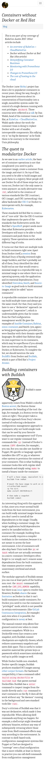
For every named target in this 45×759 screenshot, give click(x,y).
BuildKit (6, 356)
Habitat (37, 323)
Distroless (17, 283)
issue (19, 589)
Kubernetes (8, 208)
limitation (7, 596)
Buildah (33, 356)
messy (22, 619)
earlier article (25, 159)
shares (23, 593)
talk (33, 112)
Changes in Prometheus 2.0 (23, 73)
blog (5, 26)
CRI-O (25, 201)
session (26, 253)
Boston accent (9, 406)
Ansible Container (23, 323)
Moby (23, 86)
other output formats (13, 671)
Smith (27, 283)
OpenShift (17, 226)
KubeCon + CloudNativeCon (23, 119)
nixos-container (10, 326)
